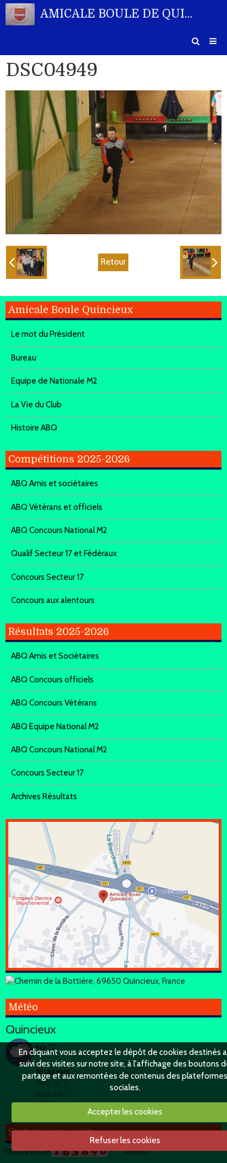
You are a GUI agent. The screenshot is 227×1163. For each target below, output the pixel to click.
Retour (113, 262)
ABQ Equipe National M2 (55, 726)
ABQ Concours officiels (52, 680)
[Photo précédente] (26, 262)
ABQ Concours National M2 (59, 530)
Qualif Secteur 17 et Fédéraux (64, 553)
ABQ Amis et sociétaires (54, 483)
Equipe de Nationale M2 (54, 381)
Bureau (23, 358)
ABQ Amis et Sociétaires (55, 656)
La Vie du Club (36, 405)
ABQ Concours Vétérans (54, 703)
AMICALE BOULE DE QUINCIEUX (119, 13)
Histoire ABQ (34, 428)
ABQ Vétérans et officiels (56, 507)
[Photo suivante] (200, 262)
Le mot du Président (48, 334)
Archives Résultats (44, 796)
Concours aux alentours (53, 600)
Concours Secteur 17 (47, 577)
